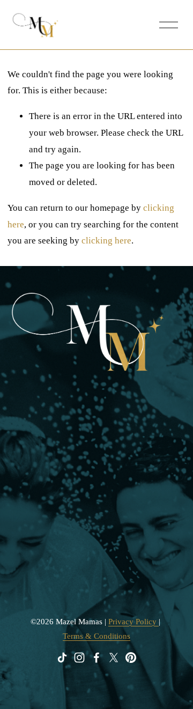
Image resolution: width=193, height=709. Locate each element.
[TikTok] (62, 657)
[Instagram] (79, 657)
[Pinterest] (130, 657)
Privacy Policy (133, 621)
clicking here (106, 240)
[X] (113, 657)
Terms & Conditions (96, 636)
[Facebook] (96, 657)
